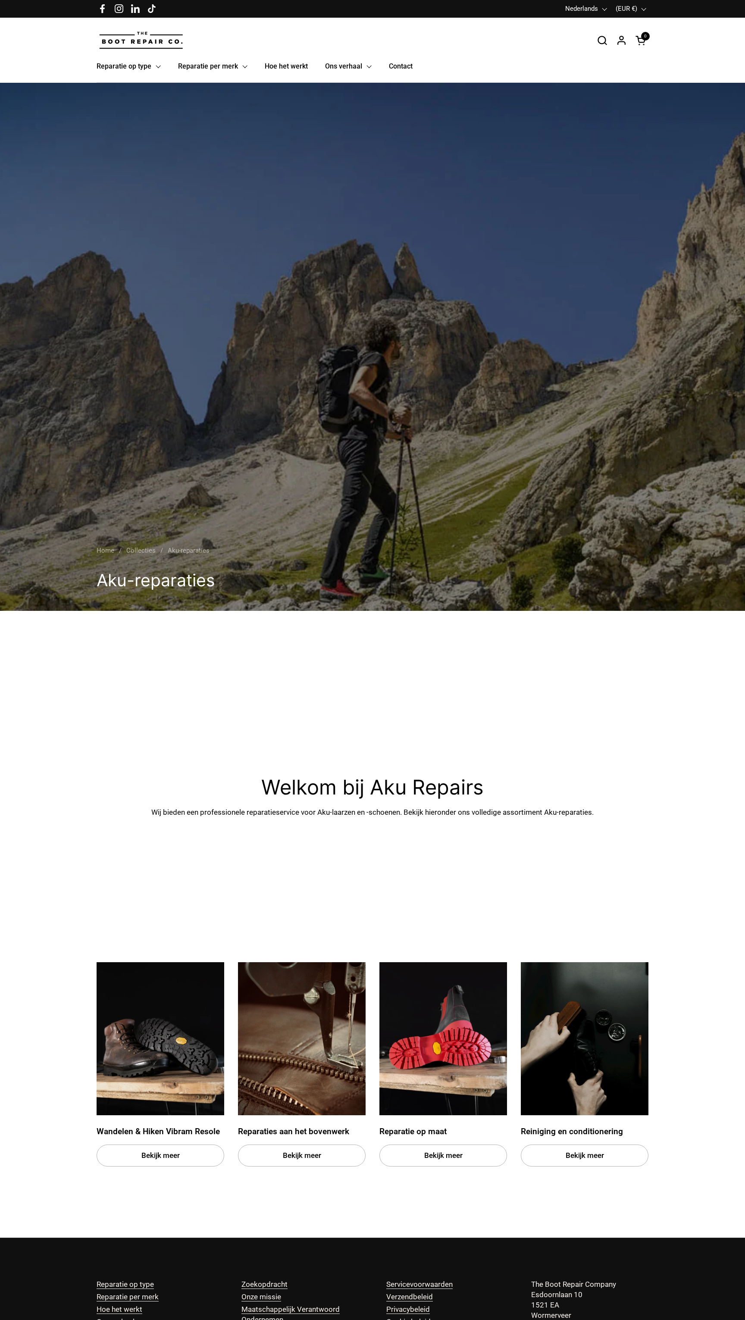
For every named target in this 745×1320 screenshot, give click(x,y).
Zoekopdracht (264, 1284)
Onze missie (261, 1296)
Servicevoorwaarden (419, 1284)
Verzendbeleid (409, 1296)
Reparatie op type (125, 1284)
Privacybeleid (408, 1309)
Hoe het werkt (119, 1309)
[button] (602, 40)
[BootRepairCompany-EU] (141, 40)
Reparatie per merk (128, 1296)
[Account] (621, 40)
